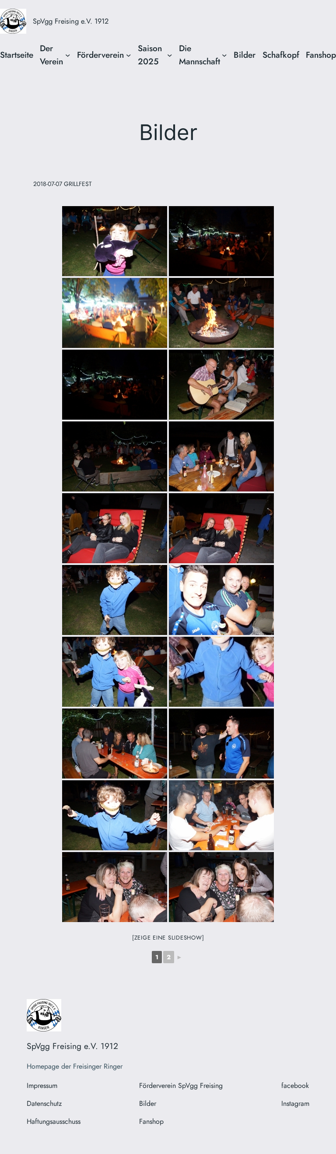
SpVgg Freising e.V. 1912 (70, 21)
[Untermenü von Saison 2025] (169, 55)
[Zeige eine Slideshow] (168, 937)
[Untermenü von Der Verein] (67, 55)
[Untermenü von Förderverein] (128, 55)
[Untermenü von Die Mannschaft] (224, 55)
